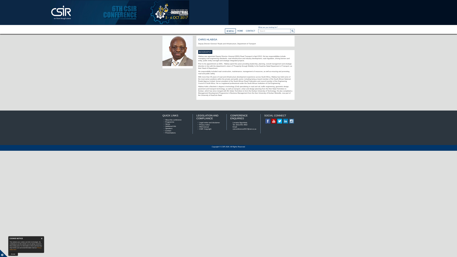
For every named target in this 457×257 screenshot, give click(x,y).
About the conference (173, 120)
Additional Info (170, 126)
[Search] (293, 31)
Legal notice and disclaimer (209, 123)
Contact (168, 131)
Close (42, 238)
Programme (169, 122)
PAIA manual (204, 127)
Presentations (170, 133)
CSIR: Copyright (205, 129)
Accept (13, 254)
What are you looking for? (268, 27)
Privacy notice (204, 125)
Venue (167, 124)
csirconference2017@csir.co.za (244, 129)
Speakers (168, 128)
